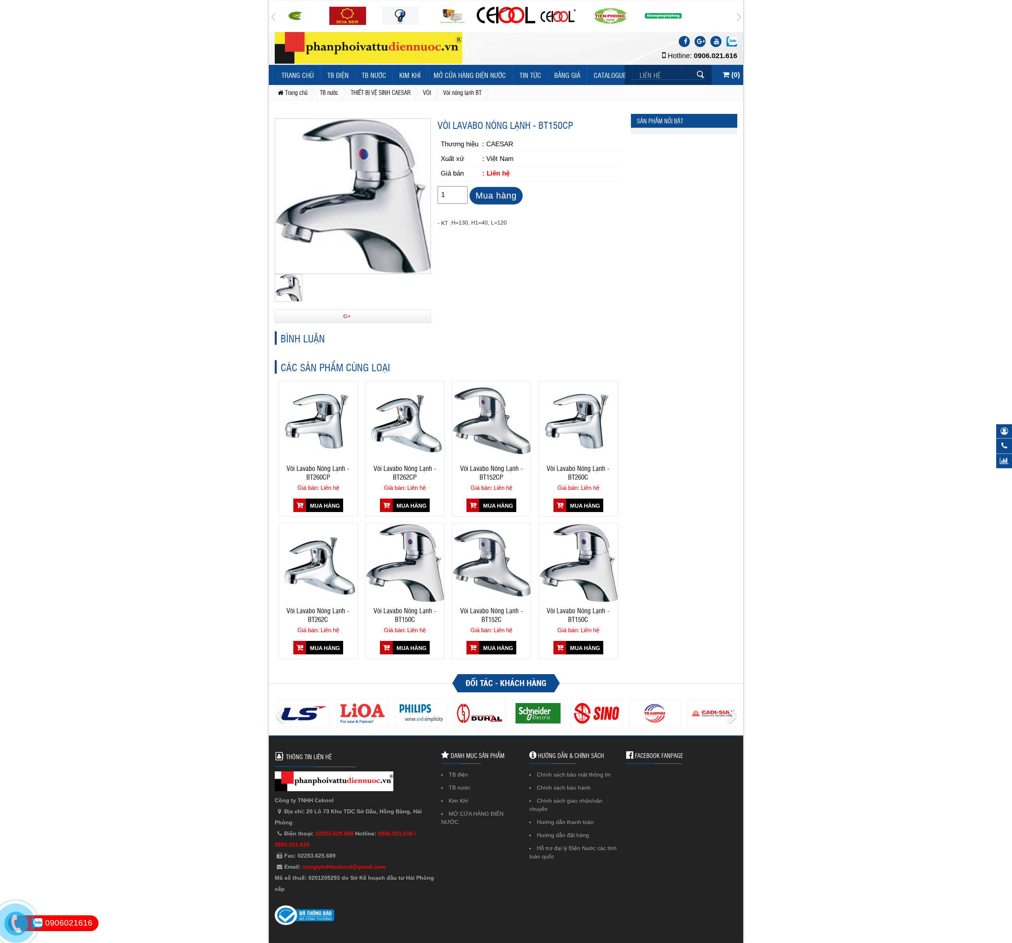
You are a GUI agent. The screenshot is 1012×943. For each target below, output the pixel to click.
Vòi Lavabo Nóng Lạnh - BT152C (491, 615)
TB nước (374, 74)
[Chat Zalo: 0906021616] (731, 41)
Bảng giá (567, 74)
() (734, 75)
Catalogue (610, 74)
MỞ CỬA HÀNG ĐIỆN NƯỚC (470, 74)
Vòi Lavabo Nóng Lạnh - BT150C (405, 615)
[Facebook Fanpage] (684, 41)
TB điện (338, 74)
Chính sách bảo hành (564, 787)
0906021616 (68, 922)
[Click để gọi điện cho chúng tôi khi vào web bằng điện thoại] (16, 923)
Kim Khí (410, 74)
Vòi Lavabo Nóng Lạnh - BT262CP (405, 472)
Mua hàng (496, 195)
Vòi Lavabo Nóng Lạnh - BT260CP (318, 472)
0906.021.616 (715, 56)
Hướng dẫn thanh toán (565, 822)
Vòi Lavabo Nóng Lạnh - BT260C (578, 472)
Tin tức (530, 74)
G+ (347, 316)
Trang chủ (297, 74)
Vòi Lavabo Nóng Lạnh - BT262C (318, 615)
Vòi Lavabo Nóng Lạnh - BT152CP (491, 472)
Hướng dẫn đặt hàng (563, 835)
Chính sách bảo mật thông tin (574, 774)
